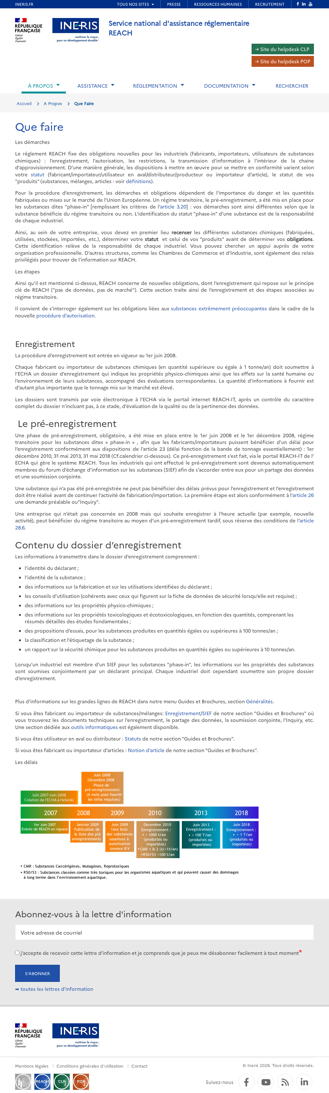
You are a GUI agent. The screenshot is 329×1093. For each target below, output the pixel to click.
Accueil (24, 103)
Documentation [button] (226, 85)
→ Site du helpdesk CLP (282, 49)
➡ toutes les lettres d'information (54, 988)
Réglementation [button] (155, 85)
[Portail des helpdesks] (23, 1081)
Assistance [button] (92, 85)
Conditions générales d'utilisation (90, 1066)
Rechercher (292, 85)
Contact (139, 1066)
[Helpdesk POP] (81, 1081)
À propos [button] (40, 85)
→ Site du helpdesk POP (282, 61)
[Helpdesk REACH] (42, 1081)
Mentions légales (32, 1066)
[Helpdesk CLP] (62, 1081)
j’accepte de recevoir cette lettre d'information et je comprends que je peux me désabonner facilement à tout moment (160, 952)
